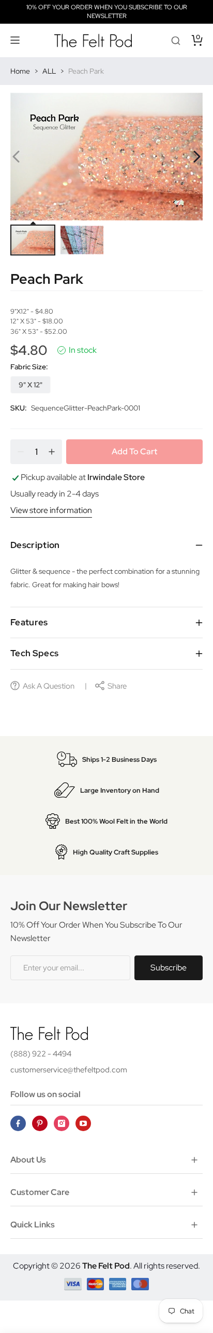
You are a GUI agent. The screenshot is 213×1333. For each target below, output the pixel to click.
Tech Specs (34, 653)
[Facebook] (18, 1123)
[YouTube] (83, 1123)
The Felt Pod (106, 1265)
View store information (51, 510)
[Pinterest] (40, 1123)
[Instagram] (61, 1123)
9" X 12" (30, 384)
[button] (15, 40)
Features (29, 622)
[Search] (176, 40)
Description (35, 545)
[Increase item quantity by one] (51, 451)
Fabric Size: (29, 367)
